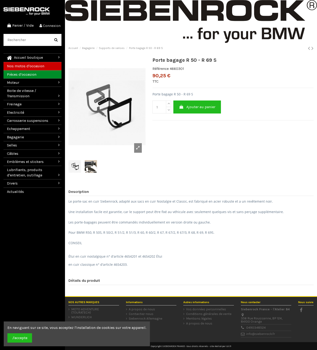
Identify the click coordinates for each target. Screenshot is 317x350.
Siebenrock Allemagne (145, 318)
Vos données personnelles (206, 309)
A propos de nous (142, 309)
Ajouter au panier (200, 107)
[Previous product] (309, 48)
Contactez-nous (141, 314)
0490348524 (256, 328)
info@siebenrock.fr (260, 334)
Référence (160, 68)
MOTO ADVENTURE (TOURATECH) (85, 311)
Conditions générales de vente (208, 314)
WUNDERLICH (81, 317)
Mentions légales (199, 318)
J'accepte (19, 338)
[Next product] (312, 48)
